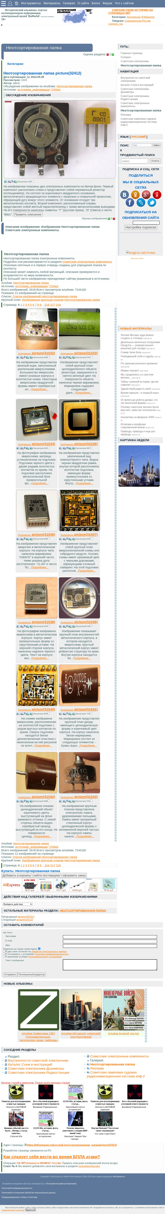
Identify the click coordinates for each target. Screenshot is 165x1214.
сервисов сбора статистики (13, 1210)
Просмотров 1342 (24, 182)
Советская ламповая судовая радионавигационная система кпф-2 (139, 121)
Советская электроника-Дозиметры (135, 90)
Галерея (69, 3)
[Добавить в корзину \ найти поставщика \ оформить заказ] (59, 885)
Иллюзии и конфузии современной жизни (137, 426)
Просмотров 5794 (83, 626)
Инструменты (31, 3)
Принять (29, 1210)
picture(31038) (36, 622)
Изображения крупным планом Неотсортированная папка (61, 299)
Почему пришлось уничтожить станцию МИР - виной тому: (75, 1130)
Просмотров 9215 (40, 626)
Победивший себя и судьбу (141, 358)
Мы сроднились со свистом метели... (137, 376)
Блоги (96, 3)
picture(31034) (36, 444)
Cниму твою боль (136, 352)
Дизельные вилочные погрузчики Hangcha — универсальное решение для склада (140, 345)
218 (58, 304)
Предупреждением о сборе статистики (19, 1197)
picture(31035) (79, 444)
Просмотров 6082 (40, 714)
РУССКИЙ (138, 136)
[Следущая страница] (115, 574)
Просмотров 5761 (83, 357)
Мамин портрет (134, 370)
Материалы (52, 3)
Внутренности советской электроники (135, 79)
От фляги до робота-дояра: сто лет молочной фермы (139, 401)
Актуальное (134, 16)
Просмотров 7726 (83, 714)
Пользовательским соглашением (61, 1184)
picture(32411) (26, 916)
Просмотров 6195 (83, 539)
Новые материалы (136, 328)
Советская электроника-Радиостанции (135, 97)
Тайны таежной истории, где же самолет (139, 383)
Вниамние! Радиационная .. (45, 1107)
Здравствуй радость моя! (140, 388)
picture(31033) (79, 353)
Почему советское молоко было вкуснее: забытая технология (141, 409)
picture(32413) (24, 919)
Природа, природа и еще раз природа (138, 433)
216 (47, 304)
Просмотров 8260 (40, 539)
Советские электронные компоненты (135, 105)
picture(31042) (36, 797)
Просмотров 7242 (83, 801)
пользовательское (89, 1166)
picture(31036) (36, 534)
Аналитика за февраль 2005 (141, 418)
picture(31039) (79, 622)
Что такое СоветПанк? (105, 1134)
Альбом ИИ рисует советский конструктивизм (80, 1035)
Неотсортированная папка (141, 110)
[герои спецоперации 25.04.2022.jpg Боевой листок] (124, 1029)
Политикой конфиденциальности (17, 1188)
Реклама (126, 114)
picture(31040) (36, 709)
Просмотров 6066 (40, 801)
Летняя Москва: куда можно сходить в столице (137, 337)
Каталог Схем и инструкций (137, 84)
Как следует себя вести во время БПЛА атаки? (51, 1156)
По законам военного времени (139, 365)
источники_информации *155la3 (38, 89)
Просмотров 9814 (40, 448)
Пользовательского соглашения (45, 956)
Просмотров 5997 (83, 448)
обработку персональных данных (49, 951)
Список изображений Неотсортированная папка (45, 296)
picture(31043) (79, 797)
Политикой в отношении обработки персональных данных (28, 1193)
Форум (107, 3)
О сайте (83, 3)
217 (52, 304)
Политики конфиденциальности (51, 954)
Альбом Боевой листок (123, 1033)
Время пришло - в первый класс (140, 394)
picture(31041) (79, 709)
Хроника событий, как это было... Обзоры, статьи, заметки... (16, 1130)
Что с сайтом (124, 3)
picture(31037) (79, 534)
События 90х (16, 1136)
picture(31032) (36, 353)
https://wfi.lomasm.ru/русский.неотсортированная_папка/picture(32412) (72, 1145)
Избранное (148, 16)
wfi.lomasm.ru (119, 1176)
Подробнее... (39, 389)
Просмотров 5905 (40, 357)
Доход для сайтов (137, 258)
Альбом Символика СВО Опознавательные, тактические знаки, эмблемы (38, 1037)
